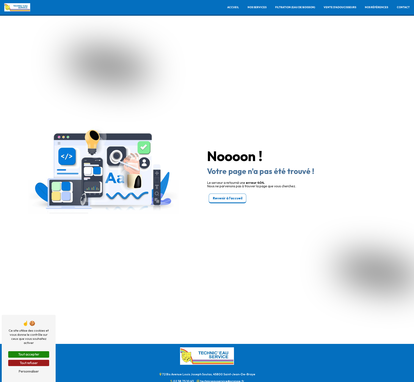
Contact (403, 7)
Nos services (257, 7)
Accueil (233, 7)
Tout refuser (29, 363)
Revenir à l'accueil (227, 198)
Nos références (376, 7)
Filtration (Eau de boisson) (295, 7)
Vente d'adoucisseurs (340, 7)
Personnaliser (29, 371)
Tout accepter (28, 354)
